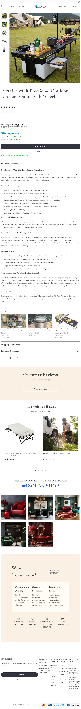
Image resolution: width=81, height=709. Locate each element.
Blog (52, 679)
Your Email (6, 669)
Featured (73, 6)
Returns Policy (55, 671)
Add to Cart (40, 147)
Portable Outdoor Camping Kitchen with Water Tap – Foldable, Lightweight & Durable (66, 331)
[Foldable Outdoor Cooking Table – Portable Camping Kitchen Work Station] (13, 321)
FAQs (52, 682)
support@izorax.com (46, 665)
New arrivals (62, 6)
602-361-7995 (43, 663)
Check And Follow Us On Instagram (40, 481)
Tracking (53, 685)
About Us (63, 668)
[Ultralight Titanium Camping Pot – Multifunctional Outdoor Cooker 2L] (40, 321)
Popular (21, 6)
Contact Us (64, 671)
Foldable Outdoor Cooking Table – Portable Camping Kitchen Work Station (12, 331)
